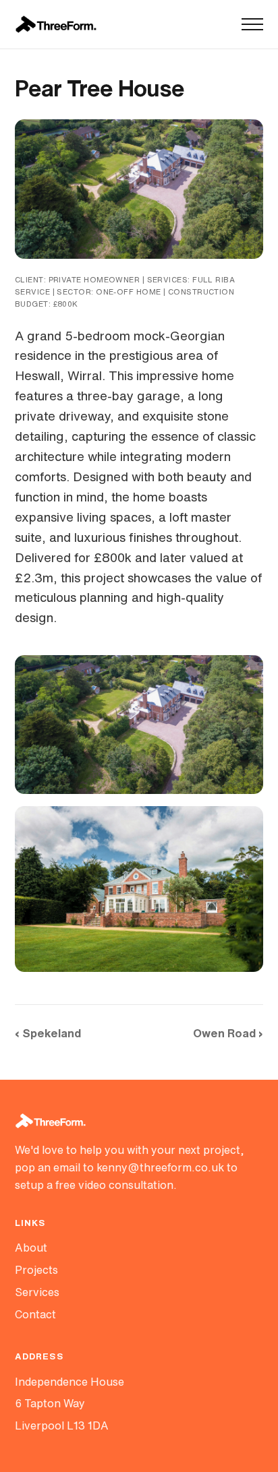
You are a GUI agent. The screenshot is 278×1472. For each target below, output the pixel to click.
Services (37, 1292)
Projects (36, 1269)
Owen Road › (228, 1033)
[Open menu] (252, 24)
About (31, 1247)
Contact (35, 1314)
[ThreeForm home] (56, 24)
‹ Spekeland (48, 1033)
